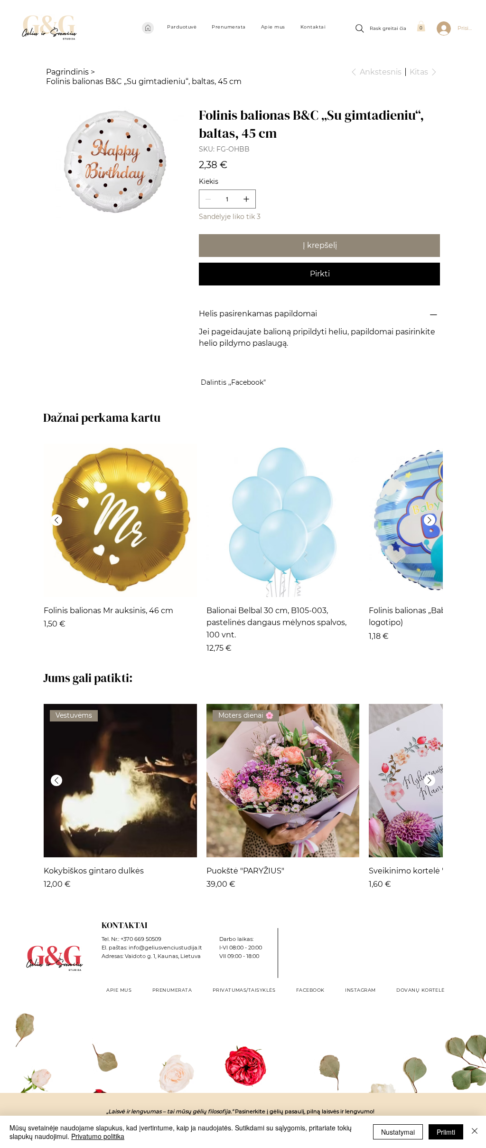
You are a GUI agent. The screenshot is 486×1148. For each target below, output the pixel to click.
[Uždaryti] (474, 1131)
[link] (421, 26)
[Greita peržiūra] (120, 520)
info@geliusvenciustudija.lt (165, 947)
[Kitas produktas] (429, 520)
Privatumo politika (97, 1136)
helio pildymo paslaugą (243, 343)
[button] (181, 26)
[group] (243, 549)
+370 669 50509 (141, 939)
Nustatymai (398, 1132)
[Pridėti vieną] (246, 199)
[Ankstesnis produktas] (56, 520)
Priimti (446, 1132)
